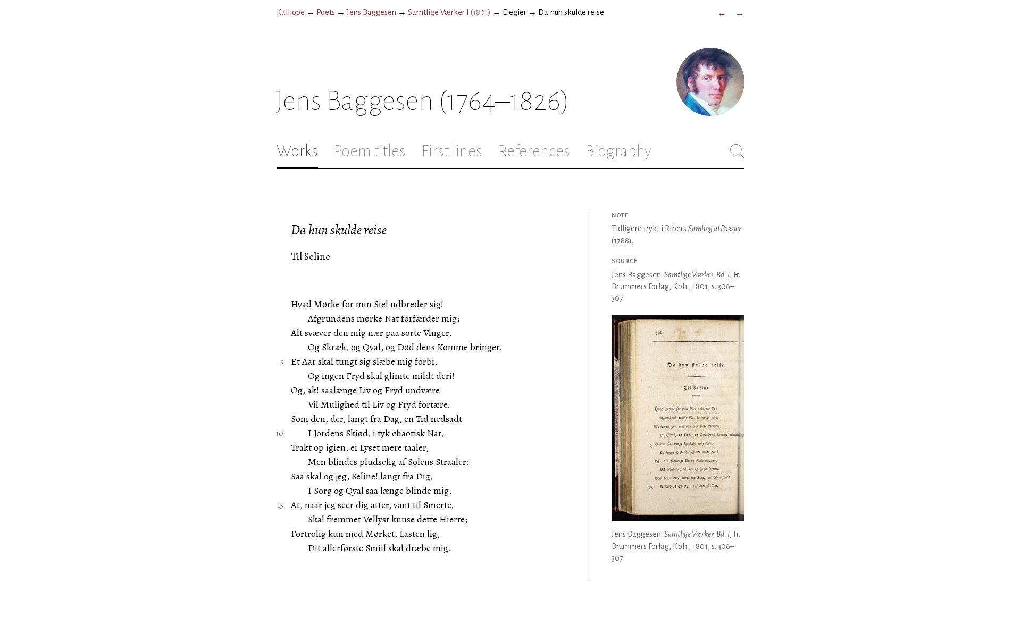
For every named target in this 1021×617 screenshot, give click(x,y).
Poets (325, 12)
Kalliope (291, 12)
